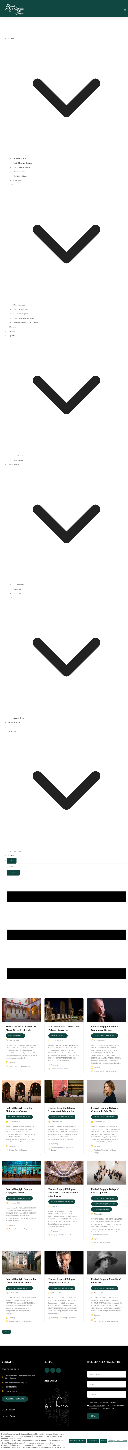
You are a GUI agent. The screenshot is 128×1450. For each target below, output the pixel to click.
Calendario (12, 327)
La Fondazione (19, 585)
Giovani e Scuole (14, 722)
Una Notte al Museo (20, 176)
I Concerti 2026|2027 (21, 159)
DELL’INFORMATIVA (96, 1405)
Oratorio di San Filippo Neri (23, 1229)
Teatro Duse (72, 1318)
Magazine (11, 331)
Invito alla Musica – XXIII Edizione (26, 322)
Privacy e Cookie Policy (117, 1441)
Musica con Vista (19, 172)
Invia (93, 1416)
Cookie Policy (8, 1409)
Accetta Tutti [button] (93, 1441)
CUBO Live (18, 180)
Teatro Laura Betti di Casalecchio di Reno (106, 1321)
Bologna (96, 1071)
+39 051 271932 (11, 1387)
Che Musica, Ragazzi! (21, 314)
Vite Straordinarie (19, 305)
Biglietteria (12, 336)
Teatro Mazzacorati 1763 (64, 1235)
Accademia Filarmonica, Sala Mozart (62, 1147)
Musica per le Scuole (21, 309)
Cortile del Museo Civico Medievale (19, 1066)
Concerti (11, 38)
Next (6, 1332)
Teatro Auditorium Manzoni (108, 1071)
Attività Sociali (13, 727)
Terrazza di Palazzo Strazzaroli (60, 1069)
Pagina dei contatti (15, 1399)
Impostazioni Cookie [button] (77, 1441)
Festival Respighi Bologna (23, 163)
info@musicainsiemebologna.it (16, 1383)
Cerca (13, 873)
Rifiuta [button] (103, 1441)
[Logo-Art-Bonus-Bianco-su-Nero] (57, 1406)
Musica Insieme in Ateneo (22, 167)
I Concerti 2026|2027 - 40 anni (104, 1204)
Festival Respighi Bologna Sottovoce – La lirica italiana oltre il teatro (63, 1192)
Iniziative (11, 185)
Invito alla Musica (101, 1209)
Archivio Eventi (19, 718)
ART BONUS (18, 593)
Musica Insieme (13, 464)
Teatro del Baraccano (21, 1150)
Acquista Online (19, 456)
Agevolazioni (18, 460)
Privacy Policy (8, 1416)
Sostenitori (17, 589)
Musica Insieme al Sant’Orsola (24, 318)
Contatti (11, 856)
